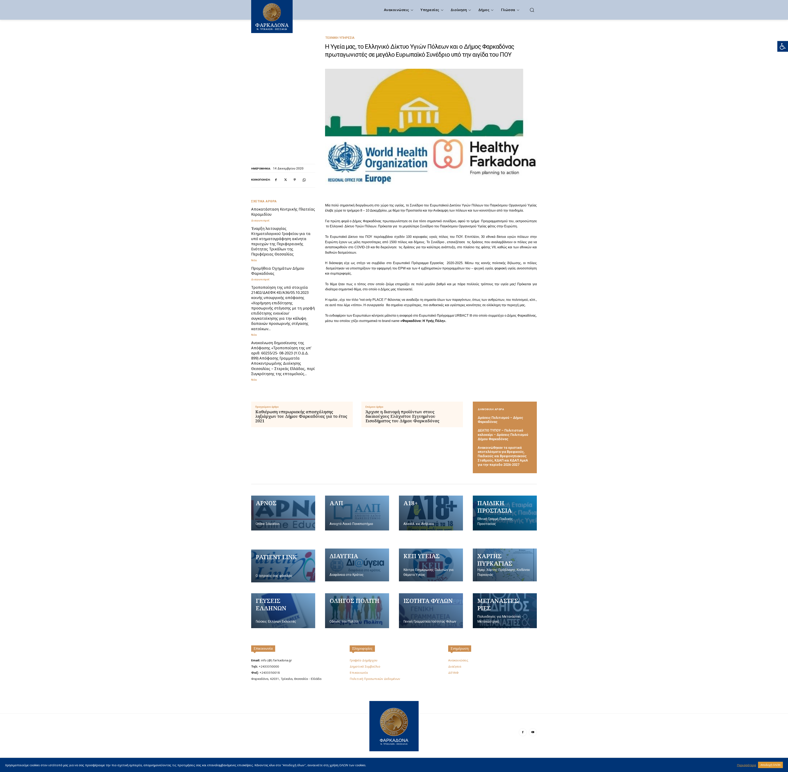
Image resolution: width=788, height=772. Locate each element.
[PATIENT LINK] (283, 566)
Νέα (254, 260)
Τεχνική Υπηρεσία (339, 37)
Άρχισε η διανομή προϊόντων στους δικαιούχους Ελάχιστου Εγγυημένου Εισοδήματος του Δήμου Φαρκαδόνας (402, 416)
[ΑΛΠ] (357, 513)
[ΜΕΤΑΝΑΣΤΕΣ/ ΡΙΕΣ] (505, 610)
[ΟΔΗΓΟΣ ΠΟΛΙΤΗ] (357, 610)
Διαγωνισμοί (260, 220)
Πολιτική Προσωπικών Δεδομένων (375, 679)
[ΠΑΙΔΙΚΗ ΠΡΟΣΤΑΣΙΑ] (505, 513)
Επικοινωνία (263, 648)
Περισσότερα (746, 765)
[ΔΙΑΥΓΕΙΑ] (357, 565)
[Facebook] (276, 180)
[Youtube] (533, 732)
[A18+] (431, 513)
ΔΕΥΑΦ (453, 672)
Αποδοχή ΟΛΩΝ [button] (770, 765)
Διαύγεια (454, 666)
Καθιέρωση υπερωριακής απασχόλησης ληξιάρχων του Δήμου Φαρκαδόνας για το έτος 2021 (301, 416)
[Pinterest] (295, 180)
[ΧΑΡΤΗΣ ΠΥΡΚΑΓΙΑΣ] (505, 565)
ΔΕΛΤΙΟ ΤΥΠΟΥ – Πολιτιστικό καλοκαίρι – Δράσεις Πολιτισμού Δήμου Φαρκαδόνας (503, 434)
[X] (285, 180)
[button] (782, 46)
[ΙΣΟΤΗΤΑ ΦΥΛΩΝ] (431, 610)
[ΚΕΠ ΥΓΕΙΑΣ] (431, 565)
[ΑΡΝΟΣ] (283, 513)
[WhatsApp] (304, 180)
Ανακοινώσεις (458, 660)
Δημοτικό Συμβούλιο (365, 666)
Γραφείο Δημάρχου (363, 660)
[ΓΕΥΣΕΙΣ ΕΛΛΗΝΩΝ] (283, 610)
